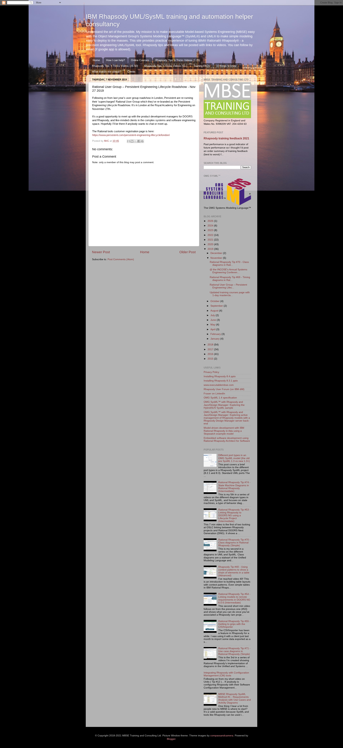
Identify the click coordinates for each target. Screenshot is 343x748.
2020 (211, 244)
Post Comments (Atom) (121, 259)
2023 (211, 230)
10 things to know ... (227, 65)
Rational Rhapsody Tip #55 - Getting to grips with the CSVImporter (234, 624)
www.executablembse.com (219, 385)
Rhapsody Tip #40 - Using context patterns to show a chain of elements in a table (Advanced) (233, 571)
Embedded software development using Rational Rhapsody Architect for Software (227, 439)
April (213, 329)
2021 (211, 239)
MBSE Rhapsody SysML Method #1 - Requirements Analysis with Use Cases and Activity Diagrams (234, 698)
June (213, 320)
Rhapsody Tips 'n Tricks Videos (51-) (165, 65)
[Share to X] (135, 141)
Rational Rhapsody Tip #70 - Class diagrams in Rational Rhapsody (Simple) (234, 542)
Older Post (187, 252)
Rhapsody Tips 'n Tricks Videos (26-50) (115, 65)
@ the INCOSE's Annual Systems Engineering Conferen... (228, 271)
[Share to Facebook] (139, 141)
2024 (211, 225)
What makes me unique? (106, 71)
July (213, 315)
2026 (211, 221)
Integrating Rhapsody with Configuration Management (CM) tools (226, 674)
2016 (211, 354)
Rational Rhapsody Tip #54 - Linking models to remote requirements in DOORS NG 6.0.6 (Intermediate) (234, 598)
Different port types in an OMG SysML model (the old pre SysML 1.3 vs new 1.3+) (234, 458)
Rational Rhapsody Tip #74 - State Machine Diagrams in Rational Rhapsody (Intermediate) (234, 486)
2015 (211, 358)
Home (96, 60)
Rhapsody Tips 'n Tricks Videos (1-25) (177, 60)
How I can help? (115, 60)
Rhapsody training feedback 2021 (226, 138)
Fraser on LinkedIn (214, 393)
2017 (211, 349)
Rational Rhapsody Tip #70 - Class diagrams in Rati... (229, 263)
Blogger (171, 739)
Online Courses (140, 60)
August (214, 310)
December (216, 253)
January (215, 338)
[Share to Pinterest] (142, 141)
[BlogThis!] (132, 141)
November (216, 258)
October (215, 301)
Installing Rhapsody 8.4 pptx (220, 376)
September (217, 305)
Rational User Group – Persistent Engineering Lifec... (228, 286)
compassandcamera (221, 735)
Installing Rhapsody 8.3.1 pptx (221, 380)
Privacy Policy (211, 372)
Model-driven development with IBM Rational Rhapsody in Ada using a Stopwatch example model (224, 431)
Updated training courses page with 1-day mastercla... (230, 294)
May (213, 324)
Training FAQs (201, 65)
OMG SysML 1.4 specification (220, 397)
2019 (211, 249)
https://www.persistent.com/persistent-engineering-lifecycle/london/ (131, 135)
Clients (131, 71)
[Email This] (128, 141)
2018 (211, 344)
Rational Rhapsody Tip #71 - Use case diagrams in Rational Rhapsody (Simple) (234, 651)
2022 (211, 235)
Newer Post (101, 252)
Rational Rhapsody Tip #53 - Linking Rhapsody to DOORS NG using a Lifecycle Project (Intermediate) (234, 515)
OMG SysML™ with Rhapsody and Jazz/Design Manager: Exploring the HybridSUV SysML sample (224, 405)
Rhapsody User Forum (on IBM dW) (224, 389)
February (216, 334)
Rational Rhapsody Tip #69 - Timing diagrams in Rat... (230, 278)
